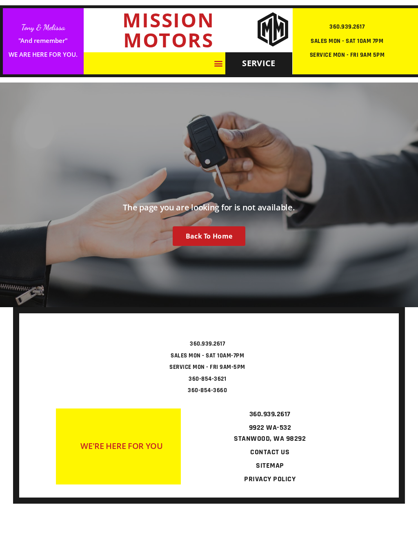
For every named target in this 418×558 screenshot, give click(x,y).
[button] (218, 63)
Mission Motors (168, 30)
